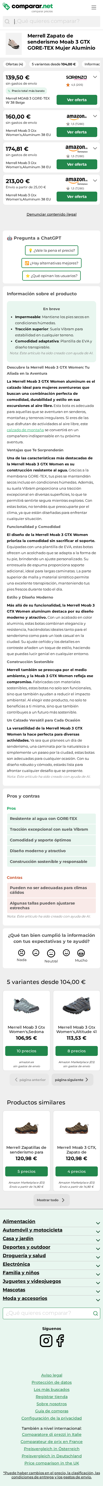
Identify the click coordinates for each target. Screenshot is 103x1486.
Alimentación (19, 1221)
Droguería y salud (24, 1255)
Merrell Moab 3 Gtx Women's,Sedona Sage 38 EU (26, 1029)
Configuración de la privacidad (51, 1418)
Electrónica (16, 1264)
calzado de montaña (25, 430)
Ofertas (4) (14, 64)
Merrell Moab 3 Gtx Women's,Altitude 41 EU (76, 1029)
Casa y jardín (18, 1238)
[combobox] (56, 21)
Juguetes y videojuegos (32, 1281)
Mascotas (14, 1289)
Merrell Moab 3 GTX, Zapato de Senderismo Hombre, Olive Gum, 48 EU (77, 1150)
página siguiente (69, 1080)
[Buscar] (7, 21)
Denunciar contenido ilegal (52, 214)
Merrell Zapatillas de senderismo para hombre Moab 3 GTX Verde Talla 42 (26, 1150)
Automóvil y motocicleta (32, 1230)
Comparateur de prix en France (52, 1441)
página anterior (33, 1080)
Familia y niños (21, 1272)
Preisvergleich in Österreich (52, 1448)
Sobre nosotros (52, 1403)
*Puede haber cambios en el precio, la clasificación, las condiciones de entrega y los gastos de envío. (51, 1475)
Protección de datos (52, 1382)
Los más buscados (51, 1389)
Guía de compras (51, 1411)
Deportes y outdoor (26, 1247)
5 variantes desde (54, 64)
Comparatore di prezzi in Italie (52, 1434)
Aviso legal (51, 1375)
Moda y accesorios (25, 1298)
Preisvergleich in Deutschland (52, 1455)
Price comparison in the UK (51, 1463)
